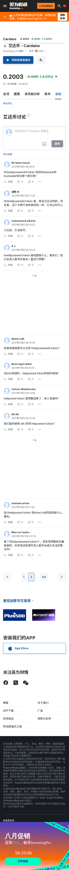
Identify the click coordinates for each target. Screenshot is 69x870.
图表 (17, 94)
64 (44, 577)
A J (13, 246)
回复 (10, 181)
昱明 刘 (15, 191)
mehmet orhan (20, 503)
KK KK (15, 414)
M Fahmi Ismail (21, 162)
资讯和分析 (32, 94)
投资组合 (8, 718)
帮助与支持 (44, 718)
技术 (47, 94)
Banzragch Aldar (22, 364)
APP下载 (8, 710)
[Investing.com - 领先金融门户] (18, 6)
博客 (5, 702)
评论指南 (7, 154)
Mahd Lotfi (18, 338)
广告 (40, 710)
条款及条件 (9, 820)
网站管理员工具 (12, 726)
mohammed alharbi (23, 220)
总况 (6, 94)
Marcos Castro (21, 532)
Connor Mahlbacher (24, 389)
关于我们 (43, 702)
